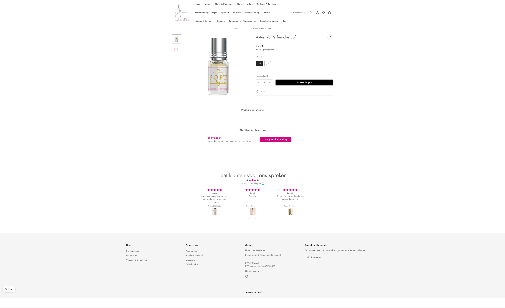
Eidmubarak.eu (192, 264)
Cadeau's (220, 21)
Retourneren (131, 255)
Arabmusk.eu (191, 250)
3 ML (259, 63)
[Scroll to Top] (500, 294)
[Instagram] (246, 276)
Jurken (250, 4)
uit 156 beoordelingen (251, 183)
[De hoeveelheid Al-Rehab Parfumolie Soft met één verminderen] (259, 82)
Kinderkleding (201, 12)
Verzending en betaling (136, 259)
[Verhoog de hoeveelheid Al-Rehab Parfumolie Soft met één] (270, 82)
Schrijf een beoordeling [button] (275, 139)
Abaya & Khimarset (224, 4)
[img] (252, 180)
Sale (285, 21)
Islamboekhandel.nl (194, 255)
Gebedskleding (252, 12)
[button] (330, 13)
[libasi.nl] (181, 12)
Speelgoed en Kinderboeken (242, 21)
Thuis (236, 28)
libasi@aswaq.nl (252, 271)
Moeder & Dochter (203, 21)
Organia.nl (190, 259)
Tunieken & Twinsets (266, 4)
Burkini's (237, 12)
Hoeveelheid (262, 76)
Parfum (267, 12)
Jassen (208, 4)
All (244, 28)
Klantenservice (132, 250)
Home (198, 4)
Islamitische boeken (269, 21)
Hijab (214, 12)
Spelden (225, 12)
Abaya (240, 4)
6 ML (268, 63)
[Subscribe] (376, 257)
